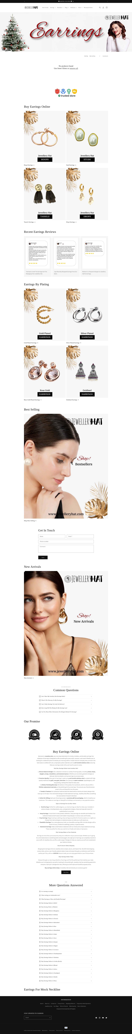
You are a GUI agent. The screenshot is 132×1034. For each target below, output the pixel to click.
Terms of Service (64, 1006)
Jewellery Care (48, 1006)
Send (43, 557)
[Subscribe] (49, 1017)
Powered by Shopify (37, 1030)
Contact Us (53, 1003)
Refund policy (72, 1006)
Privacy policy (52, 1030)
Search (42, 1003)
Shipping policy (67, 1030)
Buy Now (66, 872)
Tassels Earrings (29, 222)
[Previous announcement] (24, 1)
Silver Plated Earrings (72, 343)
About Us (47, 1003)
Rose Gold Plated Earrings (32, 400)
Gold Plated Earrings (30, 343)
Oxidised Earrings (71, 400)
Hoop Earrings (28, 165)
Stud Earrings (70, 165)
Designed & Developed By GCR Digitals (66, 1009)
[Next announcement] (107, 1)
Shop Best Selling (29, 520)
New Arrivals (28, 678)
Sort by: (86, 56)
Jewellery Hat (30, 1030)
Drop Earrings (70, 222)
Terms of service (59, 1030)
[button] (52, 7)
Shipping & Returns (70, 1003)
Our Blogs (56, 1006)
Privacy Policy (61, 1003)
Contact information (76, 1030)
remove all (74, 68)
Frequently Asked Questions (84, 1003)
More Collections (82, 1006)
